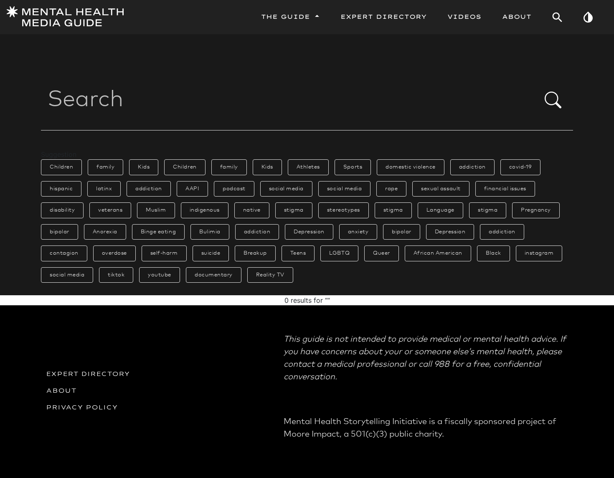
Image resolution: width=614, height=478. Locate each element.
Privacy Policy (82, 407)
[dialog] (307, 147)
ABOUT (61, 390)
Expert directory (88, 373)
